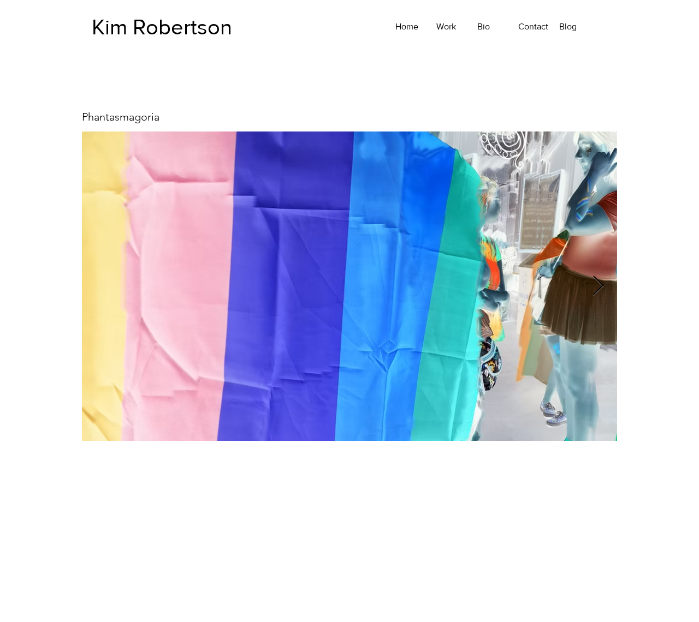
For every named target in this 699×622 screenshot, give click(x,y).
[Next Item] (598, 286)
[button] (349, 462)
